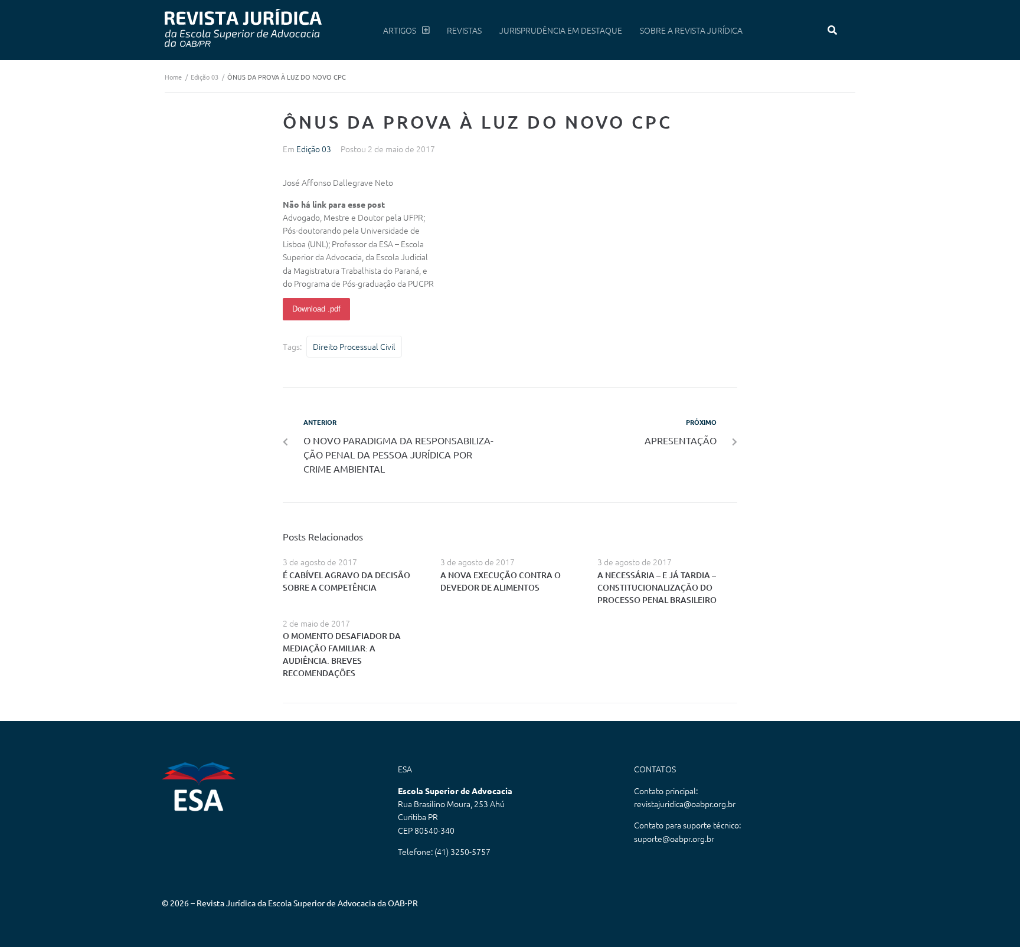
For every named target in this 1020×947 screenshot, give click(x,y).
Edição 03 (204, 76)
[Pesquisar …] (833, 30)
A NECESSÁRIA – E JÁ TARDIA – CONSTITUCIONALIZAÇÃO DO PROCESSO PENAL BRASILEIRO (657, 587)
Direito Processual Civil (354, 346)
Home (173, 76)
